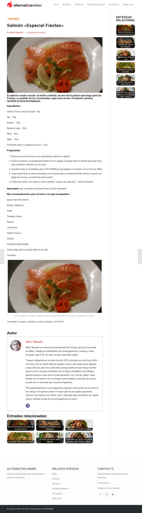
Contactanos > (103, 483)
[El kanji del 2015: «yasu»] (2, 256)
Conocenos (57, 493)
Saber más (57, 498)
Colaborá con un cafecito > (109, 488)
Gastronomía (13, 19)
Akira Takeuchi (16, 32)
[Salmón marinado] (54, 65)
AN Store (56, 484)
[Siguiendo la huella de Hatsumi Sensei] (140, 256)
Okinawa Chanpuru (60, 488)
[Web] (28, 406)
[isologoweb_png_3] (24, 4)
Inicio (54, 474)
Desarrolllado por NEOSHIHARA (41, 509)
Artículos (56, 479)
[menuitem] (56, 4)
